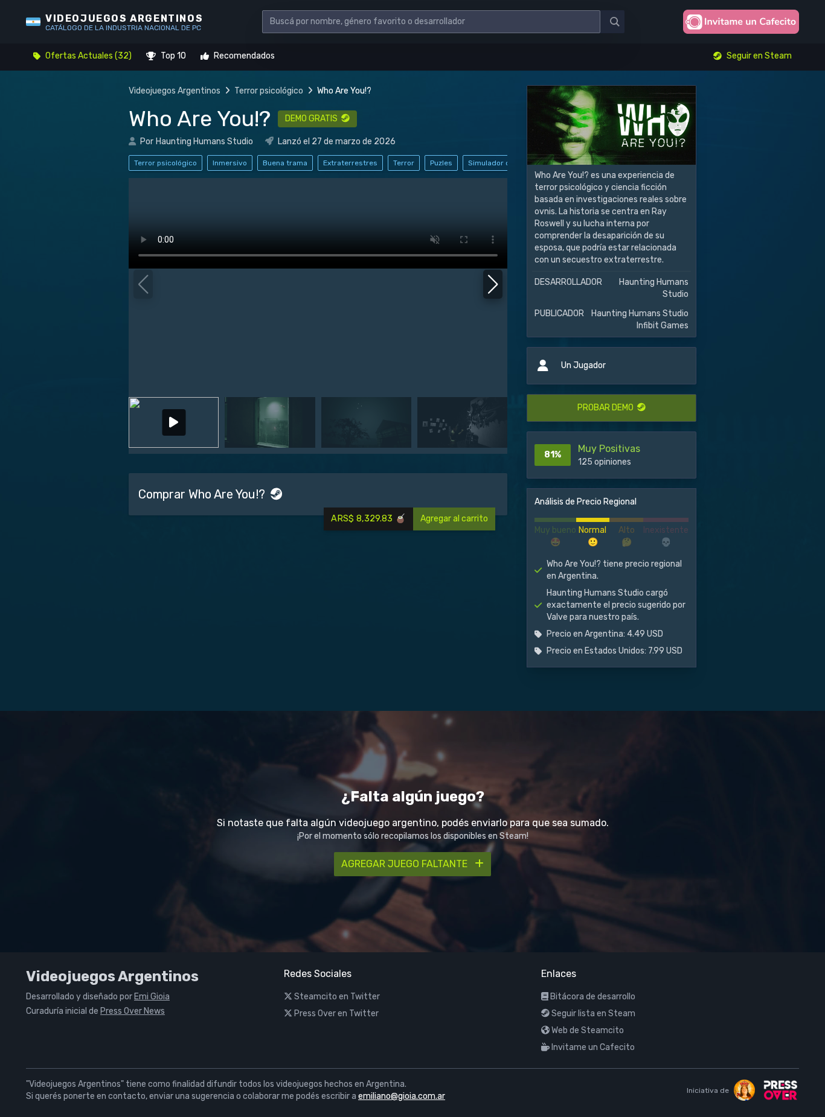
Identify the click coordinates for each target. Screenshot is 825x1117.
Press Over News (132, 1011)
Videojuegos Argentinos (174, 91)
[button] (493, 284)
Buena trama (285, 163)
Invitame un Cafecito (592, 1047)
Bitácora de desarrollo (591, 996)
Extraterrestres (350, 163)
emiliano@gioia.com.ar (401, 1096)
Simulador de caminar (506, 163)
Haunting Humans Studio (204, 141)
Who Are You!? (200, 119)
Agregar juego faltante (405, 864)
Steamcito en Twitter (336, 996)
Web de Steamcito (587, 1030)
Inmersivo (230, 163)
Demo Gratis (313, 118)
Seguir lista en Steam (592, 1013)
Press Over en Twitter (335, 1013)
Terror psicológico (268, 91)
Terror (403, 163)
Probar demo (607, 408)
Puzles (441, 163)
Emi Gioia (152, 996)
